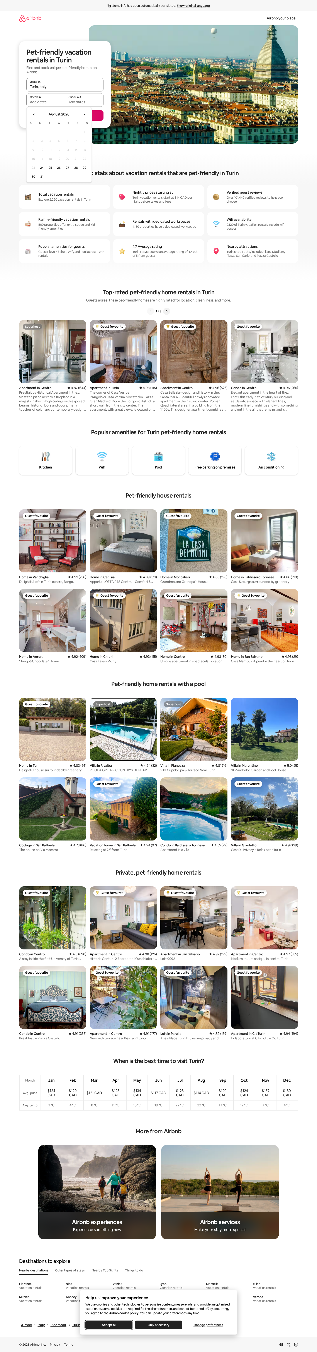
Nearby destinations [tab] (33, 1270)
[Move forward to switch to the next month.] (84, 114)
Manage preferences (208, 1325)
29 (84, 168)
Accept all (109, 1325)
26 (59, 168)
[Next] (166, 311)
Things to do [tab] (134, 1270)
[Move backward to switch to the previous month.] (34, 114)
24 (42, 168)
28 (76, 168)
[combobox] (65, 86)
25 (50, 168)
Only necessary (159, 1325)
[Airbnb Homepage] (30, 18)
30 (33, 177)
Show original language (193, 6)
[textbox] (45, 102)
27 (67, 168)
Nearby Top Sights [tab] (105, 1270)
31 (41, 177)
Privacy (55, 1345)
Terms (68, 1345)
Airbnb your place (281, 18)
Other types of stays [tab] (70, 1270)
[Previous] (150, 311)
